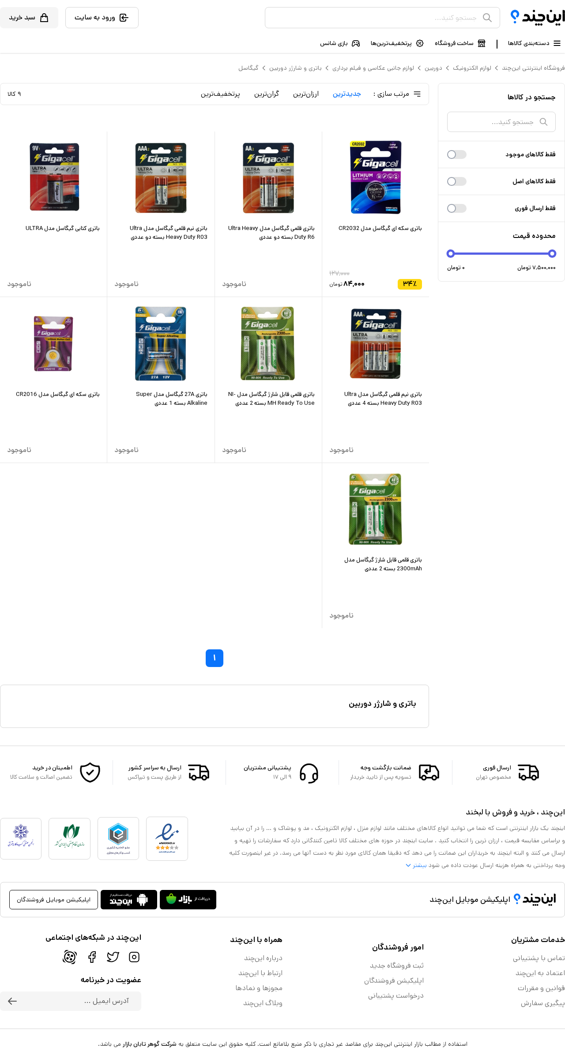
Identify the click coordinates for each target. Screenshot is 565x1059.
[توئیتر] (113, 957)
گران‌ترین (266, 94)
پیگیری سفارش (543, 1003)
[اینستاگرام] (134, 957)
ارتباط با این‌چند (260, 973)
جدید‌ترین (347, 94)
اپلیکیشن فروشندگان (394, 981)
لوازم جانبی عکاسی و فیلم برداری (373, 68)
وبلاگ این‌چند (262, 1003)
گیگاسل (248, 68)
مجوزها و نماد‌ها (258, 988)
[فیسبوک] (92, 957)
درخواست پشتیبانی (396, 996)
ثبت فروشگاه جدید (397, 966)
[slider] (451, 253)
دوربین (433, 68)
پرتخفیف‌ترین (220, 94)
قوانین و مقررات (541, 988)
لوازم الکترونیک (472, 68)
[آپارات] (70, 957)
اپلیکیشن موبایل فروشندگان (53, 899)
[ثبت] (12, 1001)
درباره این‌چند (263, 958)
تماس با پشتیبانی (539, 958)
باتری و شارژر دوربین (295, 68)
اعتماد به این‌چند (540, 973)
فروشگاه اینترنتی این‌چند (533, 68)
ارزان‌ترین (306, 94)
